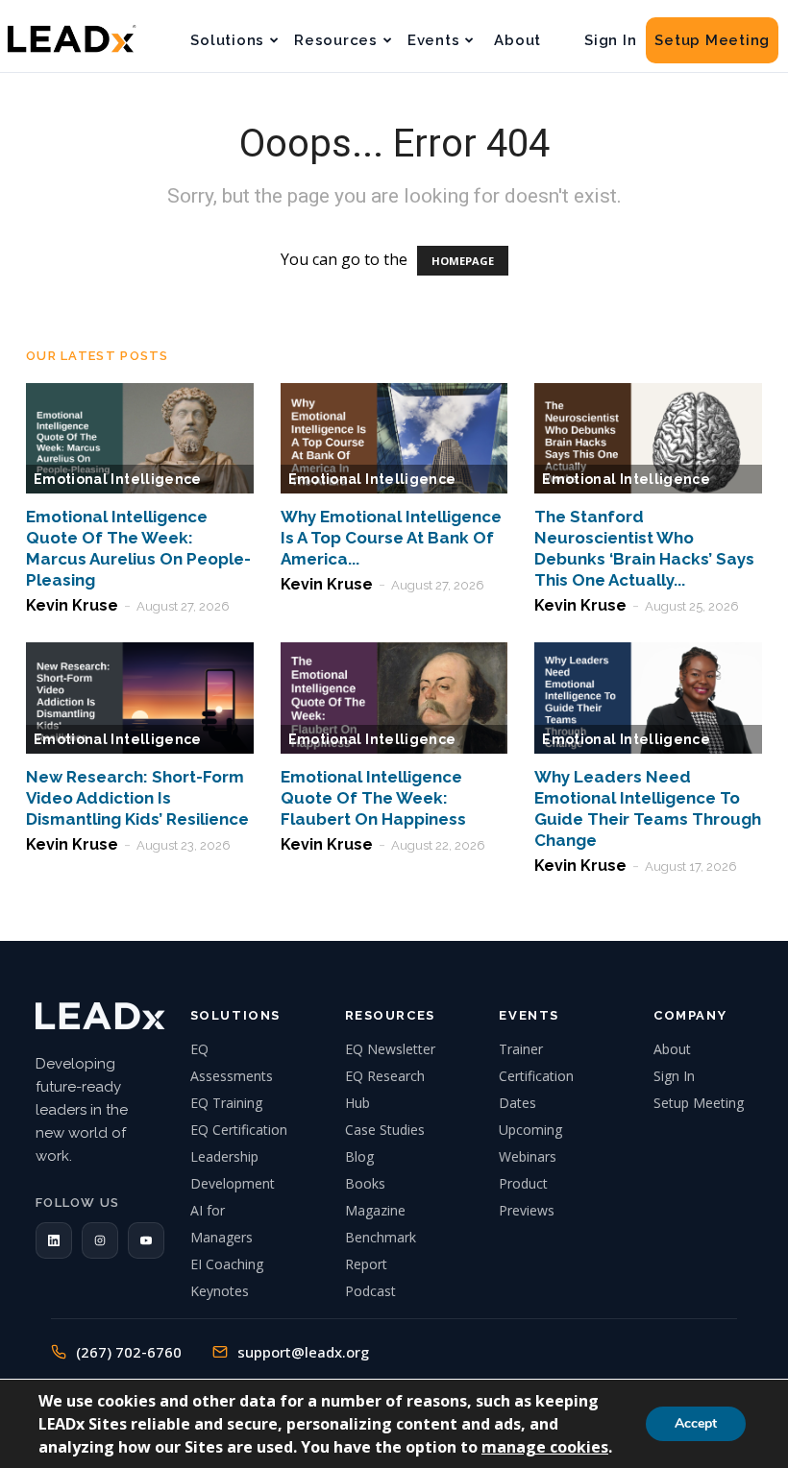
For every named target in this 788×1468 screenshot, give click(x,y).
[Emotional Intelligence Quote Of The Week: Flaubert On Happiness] (394, 698)
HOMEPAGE (462, 260)
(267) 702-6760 (129, 1351)
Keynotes (219, 1291)
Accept (696, 1423)
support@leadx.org (303, 1351)
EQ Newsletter (390, 1049)
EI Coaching (226, 1264)
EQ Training (226, 1103)
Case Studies (385, 1129)
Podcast (370, 1291)
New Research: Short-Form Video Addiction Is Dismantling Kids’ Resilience (137, 798)
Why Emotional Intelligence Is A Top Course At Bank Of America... (391, 537)
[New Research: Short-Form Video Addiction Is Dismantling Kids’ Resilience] (140, 698)
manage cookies (544, 1446)
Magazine (375, 1210)
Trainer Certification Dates (536, 1076)
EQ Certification (238, 1129)
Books (365, 1183)
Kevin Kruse (72, 605)
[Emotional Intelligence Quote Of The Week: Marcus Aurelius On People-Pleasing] (140, 438)
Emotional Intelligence (118, 479)
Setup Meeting (712, 40)
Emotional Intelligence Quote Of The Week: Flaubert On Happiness (373, 798)
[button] (54, 1240)
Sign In (610, 40)
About (517, 40)
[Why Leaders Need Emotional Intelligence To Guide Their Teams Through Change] (648, 698)
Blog (359, 1156)
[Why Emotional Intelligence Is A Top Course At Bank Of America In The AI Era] (394, 438)
